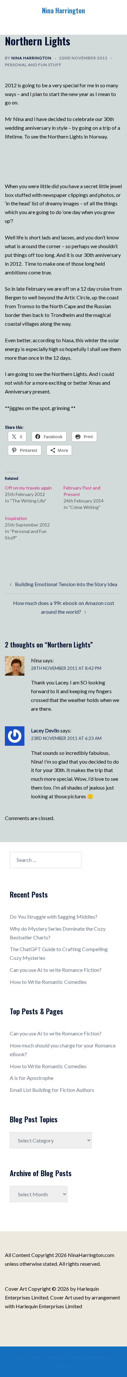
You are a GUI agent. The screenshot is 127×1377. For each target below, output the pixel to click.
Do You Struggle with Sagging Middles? (53, 916)
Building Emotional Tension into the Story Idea (66, 584)
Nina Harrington (63, 10)
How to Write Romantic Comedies (48, 982)
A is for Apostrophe (31, 1078)
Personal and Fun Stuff (33, 64)
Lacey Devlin (45, 730)
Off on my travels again (28, 487)
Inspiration (16, 518)
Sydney (64, 1365)
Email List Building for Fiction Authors (52, 1090)
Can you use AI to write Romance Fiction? (56, 970)
